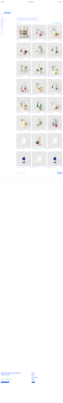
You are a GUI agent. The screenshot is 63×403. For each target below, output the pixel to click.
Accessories (35, 377)
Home (33, 373)
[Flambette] (31, 2)
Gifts (33, 379)
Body (33, 375)
